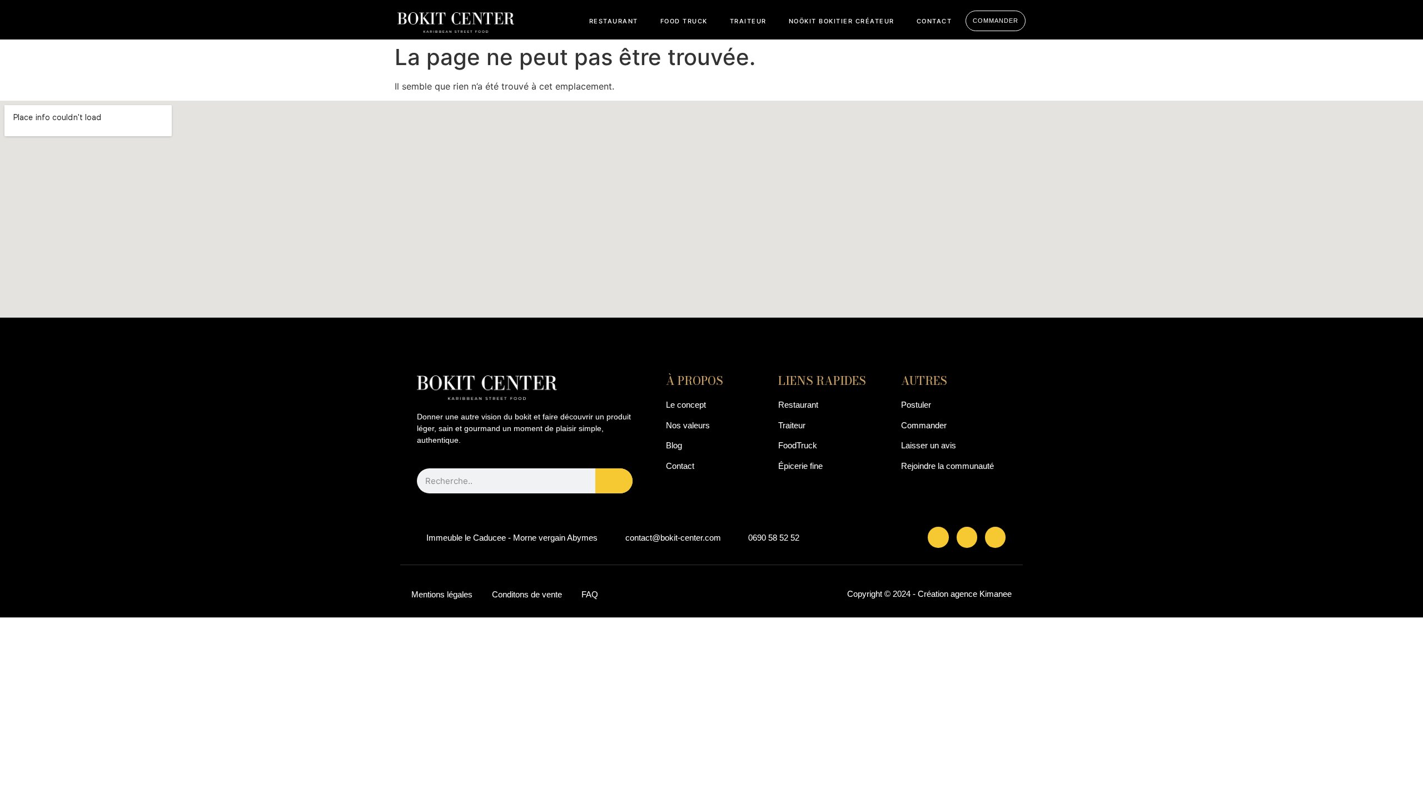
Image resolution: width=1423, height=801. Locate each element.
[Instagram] (967, 537)
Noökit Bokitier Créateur (841, 21)
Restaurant (613, 21)
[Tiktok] (995, 537)
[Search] (614, 480)
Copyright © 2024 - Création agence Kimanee (929, 594)
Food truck (684, 21)
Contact (934, 21)
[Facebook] (938, 537)
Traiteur (748, 21)
